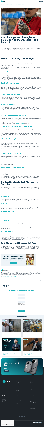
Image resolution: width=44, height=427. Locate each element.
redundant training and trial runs (9, 64)
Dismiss (7, 424)
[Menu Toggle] (33, 1)
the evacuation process (20, 123)
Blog (3, 4)
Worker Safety (14, 276)
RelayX (21, 120)
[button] (37, 422)
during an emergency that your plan (9, 224)
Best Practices (4, 276)
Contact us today (7, 252)
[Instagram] (24, 417)
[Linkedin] (20, 417)
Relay (1, 4)
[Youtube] (22, 417)
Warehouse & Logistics (9, 276)
